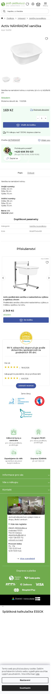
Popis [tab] (20, 173)
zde (37, 674)
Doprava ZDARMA (38, 458)
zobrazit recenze (26, 386)
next (49, 277)
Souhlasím (25, 688)
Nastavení (25, 680)
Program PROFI (38, 438)
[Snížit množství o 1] (37, 118)
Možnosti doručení (41, 110)
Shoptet (18, 598)
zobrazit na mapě (15, 540)
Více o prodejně (27, 558)
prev (3, 277)
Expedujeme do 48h (14, 458)
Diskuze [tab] (30, 173)
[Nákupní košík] (38, 4)
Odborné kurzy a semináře (13, 439)
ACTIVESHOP (14, 140)
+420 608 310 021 (24, 151)
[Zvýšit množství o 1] (45, 118)
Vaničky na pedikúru (38, 226)
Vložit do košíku (28, 125)
